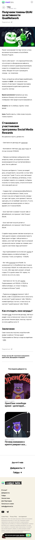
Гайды (16, 472)
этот (20, 148)
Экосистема (5, 498)
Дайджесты (16, 468)
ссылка (29, 252)
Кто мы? (4, 490)
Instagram (14, 294)
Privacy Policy (13, 516)
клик (4, 340)
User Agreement (23, 516)
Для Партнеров (6, 501)
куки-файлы (20, 535)
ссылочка (24, 142)
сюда (9, 314)
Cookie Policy (4, 516)
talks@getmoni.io (7, 506)
